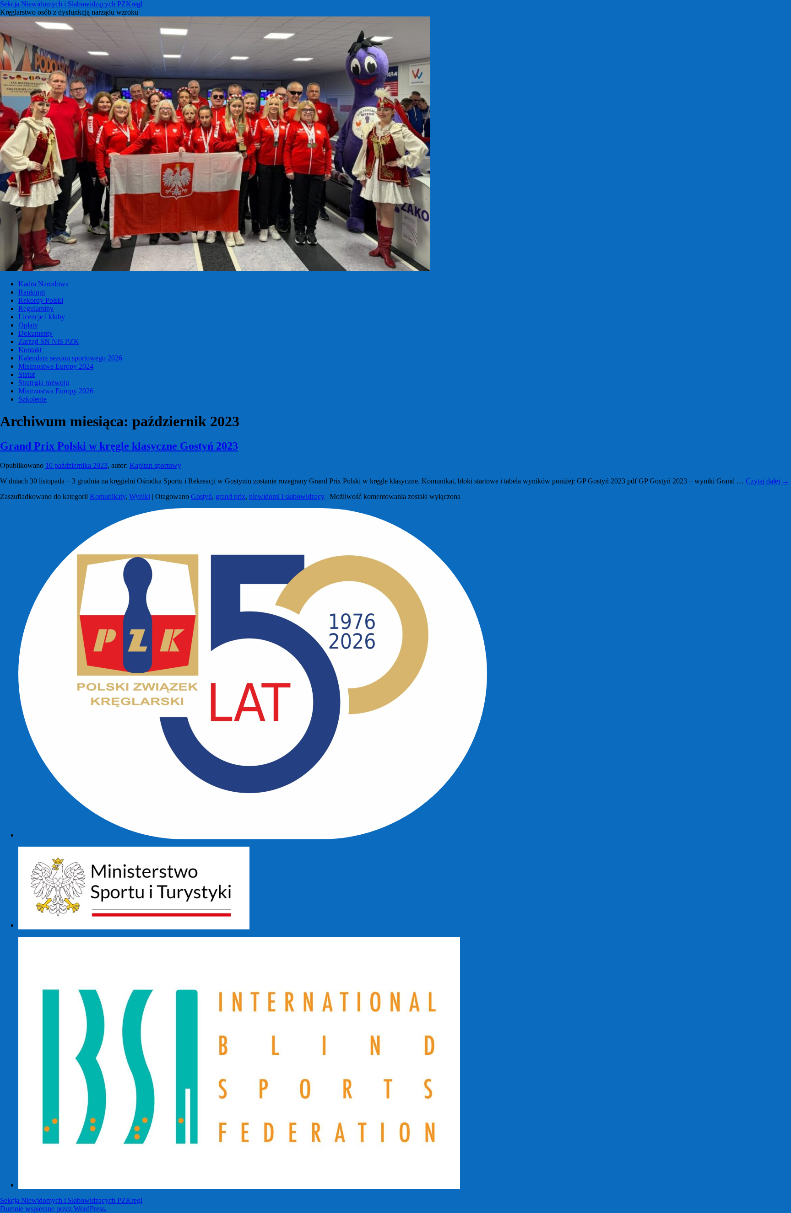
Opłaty (28, 325)
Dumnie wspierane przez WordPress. (53, 1209)
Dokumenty (35, 333)
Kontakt (30, 350)
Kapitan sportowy (155, 465)
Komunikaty (107, 496)
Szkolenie (32, 399)
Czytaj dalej (767, 481)
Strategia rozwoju (43, 382)
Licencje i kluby (41, 317)
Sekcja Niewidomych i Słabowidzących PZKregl (71, 4)
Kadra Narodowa (43, 284)
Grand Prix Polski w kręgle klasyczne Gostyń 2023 (119, 446)
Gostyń (201, 496)
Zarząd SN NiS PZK (48, 341)
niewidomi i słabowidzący (287, 496)
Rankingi (31, 292)
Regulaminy (36, 308)
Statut (26, 374)
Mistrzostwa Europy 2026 (55, 391)
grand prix (230, 496)
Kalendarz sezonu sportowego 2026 (70, 358)
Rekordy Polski (40, 300)
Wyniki (139, 496)
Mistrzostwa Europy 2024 (55, 366)
